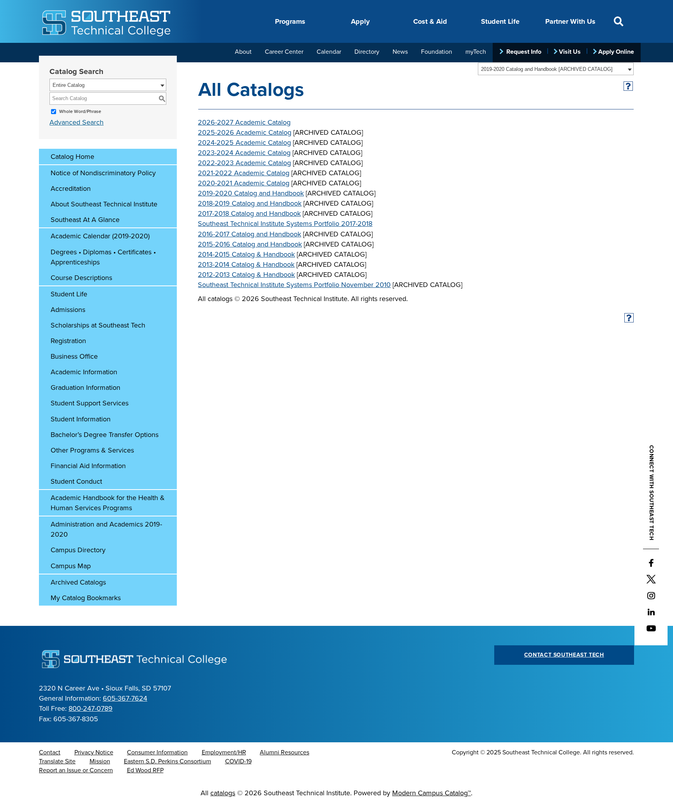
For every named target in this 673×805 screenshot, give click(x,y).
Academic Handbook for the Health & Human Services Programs (108, 502)
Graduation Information (85, 387)
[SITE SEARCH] (618, 21)
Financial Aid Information (88, 466)
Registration (68, 340)
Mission (100, 761)
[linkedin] (651, 612)
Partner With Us (570, 21)
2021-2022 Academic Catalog (243, 173)
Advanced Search (76, 122)
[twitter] (651, 579)
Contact (49, 752)
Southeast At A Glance (85, 219)
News (400, 52)
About (243, 52)
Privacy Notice (93, 752)
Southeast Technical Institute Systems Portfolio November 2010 (294, 284)
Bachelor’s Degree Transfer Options (105, 434)
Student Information (81, 419)
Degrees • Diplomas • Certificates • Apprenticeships (103, 257)
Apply (360, 21)
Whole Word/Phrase (80, 111)
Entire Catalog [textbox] (69, 85)
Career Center (284, 52)
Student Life (500, 21)
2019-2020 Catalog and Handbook (251, 193)
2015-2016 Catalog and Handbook (250, 244)
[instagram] (651, 596)
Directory (366, 52)
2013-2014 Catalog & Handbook (246, 264)
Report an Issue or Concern (76, 770)
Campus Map (71, 566)
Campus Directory (78, 550)
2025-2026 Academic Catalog (244, 132)
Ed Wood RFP (145, 770)
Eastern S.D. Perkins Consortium (167, 761)
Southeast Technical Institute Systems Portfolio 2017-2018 (285, 223)
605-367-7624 (125, 698)
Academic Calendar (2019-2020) (100, 236)
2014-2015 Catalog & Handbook (246, 254)
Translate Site (57, 761)
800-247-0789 (91, 708)
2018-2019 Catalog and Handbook (249, 203)
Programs (290, 21)
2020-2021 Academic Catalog (243, 183)
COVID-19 (238, 761)
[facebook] (651, 563)
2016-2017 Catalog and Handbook (249, 234)
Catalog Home (72, 156)
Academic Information (84, 372)
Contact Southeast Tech (564, 655)
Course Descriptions (81, 277)
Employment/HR (224, 752)
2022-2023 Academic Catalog (244, 163)
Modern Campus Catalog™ (431, 793)
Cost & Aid (430, 21)
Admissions (68, 309)
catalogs (222, 793)
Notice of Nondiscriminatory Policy (103, 173)
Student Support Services (90, 403)
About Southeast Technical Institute (104, 204)
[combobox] (556, 69)
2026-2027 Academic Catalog (244, 122)
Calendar (329, 52)
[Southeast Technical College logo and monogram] (107, 21)
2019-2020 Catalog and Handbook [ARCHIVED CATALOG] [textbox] (547, 69)
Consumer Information (157, 752)
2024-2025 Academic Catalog (244, 142)
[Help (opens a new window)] (628, 86)
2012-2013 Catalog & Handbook (246, 274)
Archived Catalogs (78, 582)
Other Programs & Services (92, 450)
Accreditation (71, 188)
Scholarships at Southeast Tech (98, 325)
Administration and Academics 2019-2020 (106, 529)
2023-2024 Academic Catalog (244, 152)
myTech (475, 52)
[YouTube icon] (651, 628)
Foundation (436, 52)
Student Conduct (76, 481)
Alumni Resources (284, 752)
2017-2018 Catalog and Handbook (249, 213)
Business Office (74, 356)
